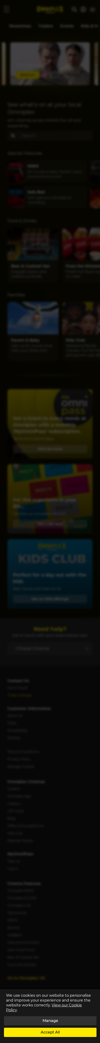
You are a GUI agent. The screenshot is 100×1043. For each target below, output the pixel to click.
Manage (50, 1020)
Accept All (50, 1032)
